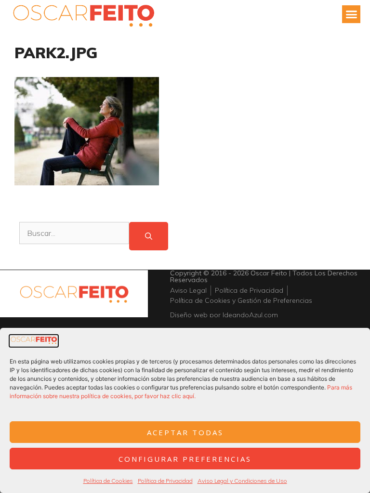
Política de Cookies (108, 480)
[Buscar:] (74, 236)
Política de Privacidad (165, 480)
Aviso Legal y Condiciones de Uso (242, 480)
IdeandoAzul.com (250, 315)
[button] (351, 14)
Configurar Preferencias (185, 459)
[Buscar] (148, 236)
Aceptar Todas (185, 432)
